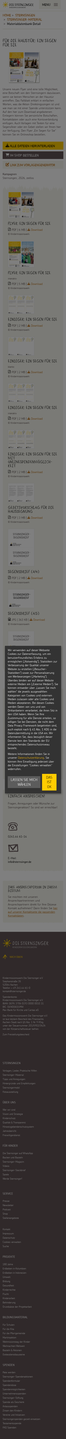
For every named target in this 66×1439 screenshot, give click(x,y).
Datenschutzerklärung (31, 757)
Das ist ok (49, 782)
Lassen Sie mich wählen (24, 782)
